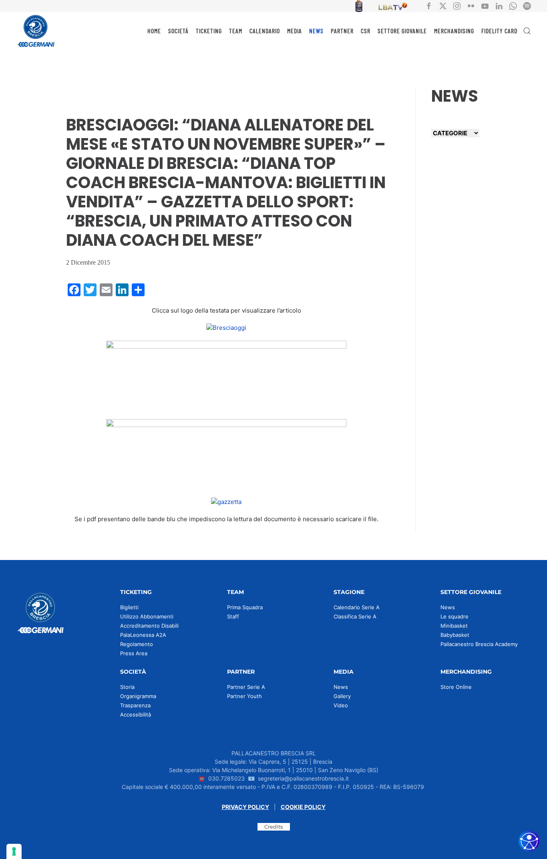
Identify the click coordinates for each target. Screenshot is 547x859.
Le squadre (454, 616)
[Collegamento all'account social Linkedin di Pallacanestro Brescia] (499, 5)
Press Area (133, 653)
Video (341, 705)
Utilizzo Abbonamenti (146, 616)
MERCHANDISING (454, 30)
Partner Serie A (246, 687)
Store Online (456, 687)
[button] (527, 31)
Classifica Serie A (355, 616)
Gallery (342, 696)
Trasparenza (135, 705)
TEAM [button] (235, 30)
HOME (154, 30)
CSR (365, 30)
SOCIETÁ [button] (178, 30)
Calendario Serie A (357, 607)
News (447, 607)
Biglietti (129, 607)
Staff (233, 616)
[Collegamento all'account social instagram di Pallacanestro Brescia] (457, 5)
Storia (127, 687)
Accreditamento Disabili (149, 625)
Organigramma (138, 696)
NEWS (316, 30)
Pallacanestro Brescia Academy (479, 644)
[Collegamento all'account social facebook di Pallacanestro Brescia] (429, 5)
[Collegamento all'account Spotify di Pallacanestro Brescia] (527, 5)
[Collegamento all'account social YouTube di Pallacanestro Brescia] (485, 5)
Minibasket (454, 625)
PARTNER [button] (342, 30)
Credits (273, 826)
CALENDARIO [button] (264, 30)
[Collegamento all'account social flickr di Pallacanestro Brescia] (471, 5)
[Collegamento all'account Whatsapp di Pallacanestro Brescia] (513, 5)
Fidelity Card (499, 30)
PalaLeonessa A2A (143, 635)
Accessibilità (135, 714)
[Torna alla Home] (36, 31)
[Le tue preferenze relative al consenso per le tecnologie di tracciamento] (14, 851)
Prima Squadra (245, 607)
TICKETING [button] (209, 30)
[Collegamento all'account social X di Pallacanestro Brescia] (443, 5)
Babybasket (454, 635)
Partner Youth (244, 696)
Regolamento (136, 644)
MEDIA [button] (294, 30)
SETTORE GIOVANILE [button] (402, 30)
